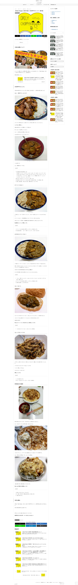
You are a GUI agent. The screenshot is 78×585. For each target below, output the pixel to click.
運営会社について (61, 582)
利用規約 (51, 582)
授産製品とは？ (54, 20)
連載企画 (53, 12)
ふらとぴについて (38, 582)
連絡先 (48, 582)
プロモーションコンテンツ (56, 11)
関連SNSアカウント (43, 582)
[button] (44, 36)
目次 (20, 42)
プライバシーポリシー (55, 582)
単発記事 (53, 14)
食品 (52, 21)
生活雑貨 (53, 23)
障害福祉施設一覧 (55, 29)
